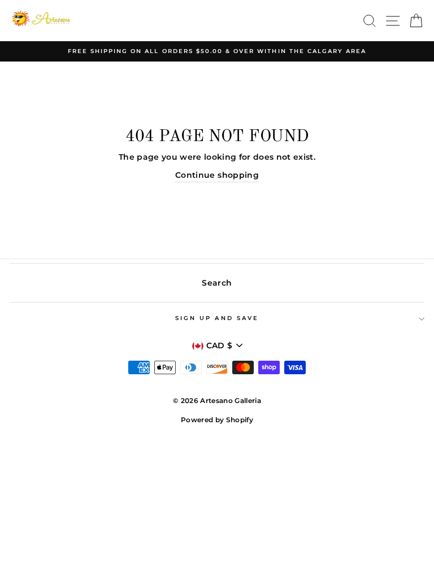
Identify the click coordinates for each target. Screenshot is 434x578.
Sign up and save (217, 318)
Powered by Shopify (217, 419)
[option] (217, 51)
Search (217, 282)
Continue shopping (217, 174)
